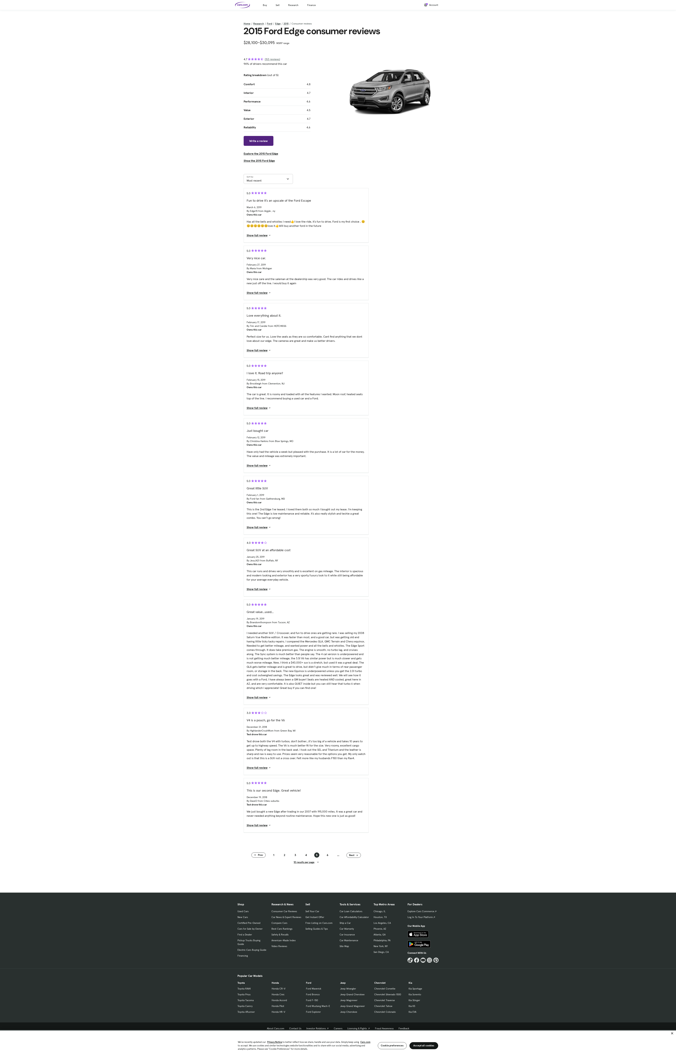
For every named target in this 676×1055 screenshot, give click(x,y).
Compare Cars (279, 923)
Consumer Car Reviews (284, 911)
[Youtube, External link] (423, 960)
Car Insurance (347, 934)
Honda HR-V (278, 1011)
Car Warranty (347, 928)
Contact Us (295, 1028)
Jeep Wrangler (348, 988)
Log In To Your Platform (420, 917)
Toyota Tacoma (245, 1000)
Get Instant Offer (314, 917)
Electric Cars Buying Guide (251, 949)
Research (293, 5)
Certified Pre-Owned (248, 923)
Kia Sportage (415, 988)
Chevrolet (380, 982)
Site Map (344, 946)
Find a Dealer (244, 934)
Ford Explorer (313, 1011)
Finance (311, 5)
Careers (338, 1028)
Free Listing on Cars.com (319, 923)
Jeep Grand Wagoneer (352, 1006)
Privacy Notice (274, 1042)
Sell (277, 5)
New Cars (242, 917)
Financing (242, 955)
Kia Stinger (414, 1000)
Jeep (343, 982)
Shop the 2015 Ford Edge (259, 160)
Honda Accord (279, 1000)
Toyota (241, 982)
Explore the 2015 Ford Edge (261, 153)
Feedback (404, 1028)
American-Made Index (283, 940)
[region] (338, 1042)
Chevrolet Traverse (384, 1000)
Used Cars (243, 911)
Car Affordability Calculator (354, 917)
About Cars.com (275, 1028)
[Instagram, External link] (429, 960)
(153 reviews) (272, 59)
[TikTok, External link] (410, 960)
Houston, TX (380, 917)
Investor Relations (316, 1028)
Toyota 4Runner (246, 1011)
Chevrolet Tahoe (383, 1006)
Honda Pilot (278, 1006)
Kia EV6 (413, 1011)
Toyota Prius (244, 994)
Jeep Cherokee (348, 1011)
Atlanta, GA (380, 934)
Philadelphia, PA (382, 940)
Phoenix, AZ (380, 928)
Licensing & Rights (357, 1028)
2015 (286, 23)
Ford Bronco (313, 994)
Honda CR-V (278, 988)
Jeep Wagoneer (348, 1000)
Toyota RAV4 (244, 988)
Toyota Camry (244, 1006)
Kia (410, 982)
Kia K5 (412, 1006)
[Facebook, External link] (416, 960)
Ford (269, 23)
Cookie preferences (392, 1045)
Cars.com (365, 1042)
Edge (278, 23)
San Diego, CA (381, 952)
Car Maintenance (349, 940)
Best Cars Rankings (281, 928)
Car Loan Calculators (351, 911)
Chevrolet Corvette (384, 988)
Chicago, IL (380, 911)
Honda (275, 982)
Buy (265, 5)
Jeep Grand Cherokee (352, 994)
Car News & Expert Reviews (286, 917)
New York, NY (381, 946)
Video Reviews (279, 946)
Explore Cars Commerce (421, 911)
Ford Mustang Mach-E (318, 1006)
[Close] (672, 1033)
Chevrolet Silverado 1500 (387, 994)
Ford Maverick (313, 988)
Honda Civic (278, 994)
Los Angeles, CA (382, 923)
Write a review (258, 141)
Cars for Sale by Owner (249, 928)
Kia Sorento (415, 994)
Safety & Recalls (280, 934)
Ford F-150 (312, 1000)
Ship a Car (345, 923)
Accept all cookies (423, 1045)
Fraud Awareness (384, 1028)
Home (247, 23)
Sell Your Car (312, 911)
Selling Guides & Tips (316, 928)
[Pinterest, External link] (436, 960)
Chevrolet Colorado (385, 1011)
